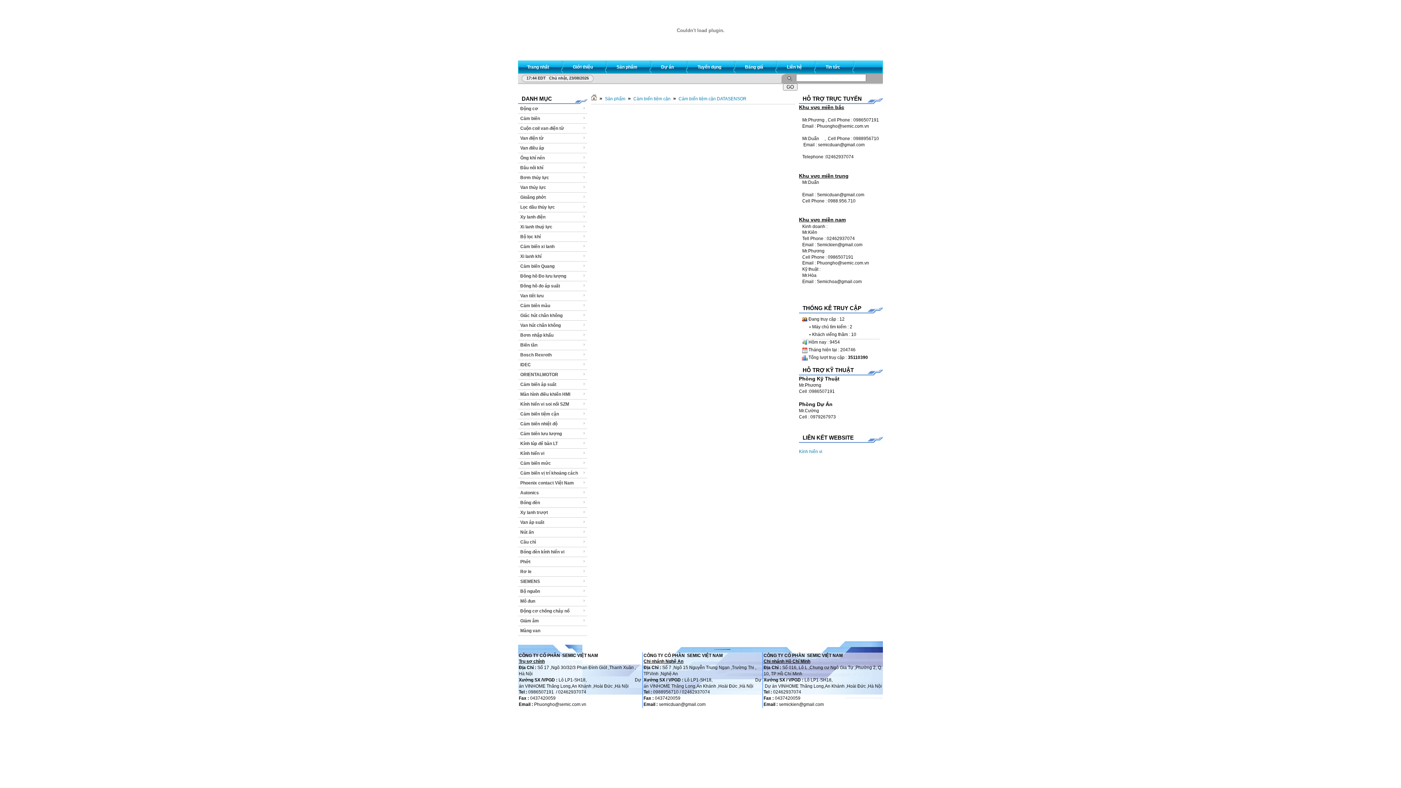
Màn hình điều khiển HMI (545, 394)
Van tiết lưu (532, 295)
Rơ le (526, 571)
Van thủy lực (533, 187)
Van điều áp (532, 148)
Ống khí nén (532, 158)
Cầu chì (528, 542)
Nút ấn (527, 532)
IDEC (525, 364)
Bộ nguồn (530, 591)
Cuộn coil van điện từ (542, 128)
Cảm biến (530, 118)
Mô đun (527, 601)
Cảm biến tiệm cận (539, 414)
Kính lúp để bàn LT (539, 443)
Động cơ (529, 108)
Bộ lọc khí (530, 236)
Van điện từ (532, 138)
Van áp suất (532, 522)
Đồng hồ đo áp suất (540, 286)
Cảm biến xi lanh (537, 246)
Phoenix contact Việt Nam (547, 483)
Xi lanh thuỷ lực (536, 226)
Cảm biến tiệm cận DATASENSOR (712, 98)
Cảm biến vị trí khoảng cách (549, 473)
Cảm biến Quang (537, 266)
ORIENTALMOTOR (539, 374)
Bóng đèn (530, 502)
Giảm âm (529, 620)
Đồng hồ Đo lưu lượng (543, 276)
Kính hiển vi (532, 453)
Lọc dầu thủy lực (537, 207)
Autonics (529, 492)
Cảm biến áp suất (538, 384)
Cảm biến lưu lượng (541, 433)
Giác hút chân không (541, 315)
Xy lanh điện (532, 217)
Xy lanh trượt (534, 512)
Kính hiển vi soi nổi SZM (544, 404)
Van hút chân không (540, 325)
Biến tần (528, 345)
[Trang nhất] (594, 98)
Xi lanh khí (530, 256)
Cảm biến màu (535, 305)
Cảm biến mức (535, 463)
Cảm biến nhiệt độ (538, 423)
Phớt (525, 561)
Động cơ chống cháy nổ (545, 611)
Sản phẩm (615, 98)
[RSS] (871, 65)
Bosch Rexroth (536, 355)
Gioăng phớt (533, 197)
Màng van (530, 630)
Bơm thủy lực (534, 177)
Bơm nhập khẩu (536, 335)
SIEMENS (530, 581)
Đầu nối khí (531, 167)
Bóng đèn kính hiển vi (542, 552)
